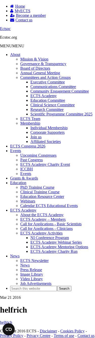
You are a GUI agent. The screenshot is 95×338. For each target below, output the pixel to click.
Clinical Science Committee (52, 105)
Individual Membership (49, 128)
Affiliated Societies (45, 141)
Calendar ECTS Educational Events (49, 205)
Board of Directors (35, 68)
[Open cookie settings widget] (9, 329)
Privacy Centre (38, 335)
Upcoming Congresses (38, 155)
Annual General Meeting (40, 73)
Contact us (86, 335)
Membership (30, 123)
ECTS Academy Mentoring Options (59, 247)
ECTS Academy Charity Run (54, 251)
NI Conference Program (49, 238)
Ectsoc (5, 28)
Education (18, 183)
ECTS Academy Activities (41, 233)
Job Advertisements (35, 283)
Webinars (27, 201)
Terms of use (64, 335)
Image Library (31, 274)
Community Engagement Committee (59, 91)
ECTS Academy (43, 96)
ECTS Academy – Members (43, 219)
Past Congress (31, 160)
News (15, 256)
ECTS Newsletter (34, 260)
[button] (12, 46)
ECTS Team (30, 118)
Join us (36, 137)
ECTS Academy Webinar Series (56, 242)
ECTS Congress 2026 (27, 146)
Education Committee (47, 100)
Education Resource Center (42, 196)
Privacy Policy (11, 335)
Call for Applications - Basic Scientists (51, 224)
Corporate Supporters (47, 132)
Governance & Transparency (43, 64)
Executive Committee (47, 82)
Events (15, 151)
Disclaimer (48, 331)
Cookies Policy (72, 331)
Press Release (31, 270)
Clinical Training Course (40, 192)
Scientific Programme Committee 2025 (61, 114)
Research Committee (47, 109)
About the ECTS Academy (42, 215)
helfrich (6, 322)
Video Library (31, 279)
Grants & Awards (24, 178)
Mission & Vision (34, 59)
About (15, 54)
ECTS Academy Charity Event (45, 164)
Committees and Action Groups (45, 77)
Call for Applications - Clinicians (46, 228)
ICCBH (26, 169)
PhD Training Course (37, 187)
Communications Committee (53, 86)
